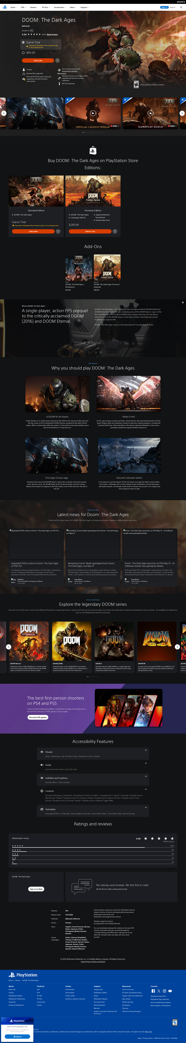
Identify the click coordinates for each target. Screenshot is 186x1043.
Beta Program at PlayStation (160, 1005)
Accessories (59, 7)
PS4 (38, 993)
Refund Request (99, 1005)
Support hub (98, 989)
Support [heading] (97, 986)
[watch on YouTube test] (114, 126)
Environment (69, 989)
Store (13, 7)
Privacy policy (148, 1038)
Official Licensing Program (131, 1011)
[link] (29, 647)
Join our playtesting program (161, 1002)
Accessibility (69, 993)
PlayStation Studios (15, 996)
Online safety (70, 996)
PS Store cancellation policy (132, 993)
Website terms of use (161, 1038)
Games (33, 7)
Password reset (99, 1002)
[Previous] (3, 113)
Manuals (97, 1008)
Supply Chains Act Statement (132, 996)
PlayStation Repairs (101, 999)
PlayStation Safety (100, 993)
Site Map (174, 1038)
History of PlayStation (16, 1005)
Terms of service (128, 989)
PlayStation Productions (17, 999)
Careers (11, 993)
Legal (139, 1038)
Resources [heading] (126, 986)
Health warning (127, 1002)
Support (84, 7)
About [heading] (11, 986)
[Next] (182, 113)
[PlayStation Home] (5, 7)
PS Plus (45, 7)
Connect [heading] (154, 986)
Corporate (12, 1002)
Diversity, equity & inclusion (75, 999)
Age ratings (126, 999)
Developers (126, 1005)
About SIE (12, 989)
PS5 (22, 7)
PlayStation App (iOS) (158, 996)
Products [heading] (40, 986)
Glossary (125, 1008)
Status (96, 996)
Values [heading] (68, 986)
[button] (69, 71)
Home (11, 980)
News (72, 7)
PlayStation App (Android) (160, 999)
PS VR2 (39, 996)
